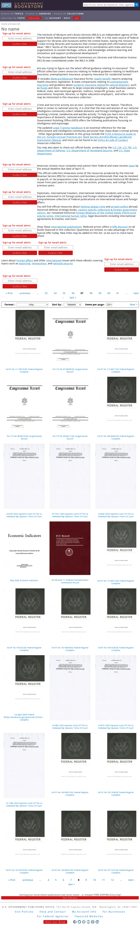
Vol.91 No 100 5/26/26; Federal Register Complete (116, 649)
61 (117, 293)
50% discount (120, 226)
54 (55, 293)
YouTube (88, 922)
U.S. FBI (127, 147)
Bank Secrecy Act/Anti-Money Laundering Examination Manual (84, 138)
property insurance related (89, 85)
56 (73, 293)
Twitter (79, 922)
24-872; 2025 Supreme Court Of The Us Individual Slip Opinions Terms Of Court (116, 726)
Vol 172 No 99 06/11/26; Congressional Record (69, 437)
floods (44, 88)
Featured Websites (89, 916)
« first (9, 293)
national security (63, 263)
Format (9, 304)
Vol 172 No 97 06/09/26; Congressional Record (69, 370)
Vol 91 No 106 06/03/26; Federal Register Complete (115, 437)
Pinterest (92, 922)
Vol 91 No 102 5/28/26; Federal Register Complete (116, 793)
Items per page (94, 304)
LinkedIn (97, 922)
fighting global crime (93, 206)
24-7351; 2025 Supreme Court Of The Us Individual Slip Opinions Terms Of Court (70, 515)
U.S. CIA (117, 147)
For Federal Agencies (53, 916)
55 (64, 293)
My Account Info (84, 911)
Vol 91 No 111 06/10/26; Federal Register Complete (24, 370)
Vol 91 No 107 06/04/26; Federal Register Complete (70, 649)
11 (103, 879)
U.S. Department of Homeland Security (89, 150)
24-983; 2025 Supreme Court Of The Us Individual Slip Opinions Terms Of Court (70, 726)
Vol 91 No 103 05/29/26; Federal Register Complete (24, 871)
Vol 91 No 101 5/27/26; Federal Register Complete (116, 871)
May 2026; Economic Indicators (24, 580)
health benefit (102, 78)
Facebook (75, 922)
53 (46, 293)
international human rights (71, 216)
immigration (39, 263)
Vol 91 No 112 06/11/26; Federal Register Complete (115, 370)
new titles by (20, 18)
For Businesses (114, 911)
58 (91, 293)
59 (99, 293)
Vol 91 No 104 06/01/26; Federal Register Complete (70, 793)
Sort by (57, 304)
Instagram (84, 922)
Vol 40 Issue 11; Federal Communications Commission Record (70, 581)
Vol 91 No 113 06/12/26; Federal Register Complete (115, 582)
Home (4, 23)
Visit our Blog (55, 922)
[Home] (23, 7)
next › (131, 879)
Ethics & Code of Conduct (113, 140)
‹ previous (24, 293)
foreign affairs (24, 260)
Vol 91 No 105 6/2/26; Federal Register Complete (24, 649)
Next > (133, 304)
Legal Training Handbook (68, 127)
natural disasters (119, 85)
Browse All (12, 13)
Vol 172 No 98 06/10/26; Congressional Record (24, 437)
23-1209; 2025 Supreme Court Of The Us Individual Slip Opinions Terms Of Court (24, 804)
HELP (67, 18)
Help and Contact (53, 911)
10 (94, 879)
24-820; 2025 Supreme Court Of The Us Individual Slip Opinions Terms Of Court (116, 515)
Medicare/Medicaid (62, 78)
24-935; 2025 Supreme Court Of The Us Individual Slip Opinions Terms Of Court (24, 515)
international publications (66, 226)
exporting (24, 263)
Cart (76, 18)
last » (73, 297)
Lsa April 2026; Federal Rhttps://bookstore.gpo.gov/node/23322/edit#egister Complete (24, 717)
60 (108, 293)
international (54, 260)
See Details (70, 897)
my (53, 18)
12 (112, 879)
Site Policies (24, 911)
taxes (132, 165)
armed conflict (120, 206)
